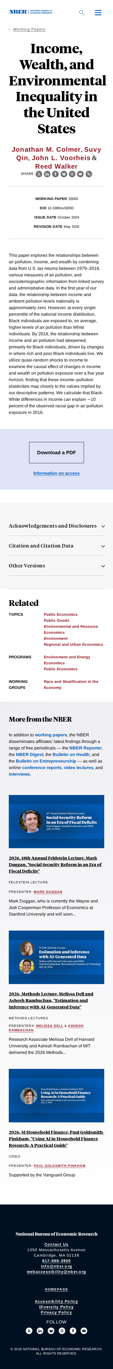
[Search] (82, 13)
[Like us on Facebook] (73, 1331)
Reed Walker (56, 166)
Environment (56, 638)
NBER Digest (29, 754)
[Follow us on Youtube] (84, 1331)
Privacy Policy (56, 1312)
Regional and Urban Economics (73, 644)
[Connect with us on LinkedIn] (40, 1331)
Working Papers (29, 29)
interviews (19, 774)
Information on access (56, 473)
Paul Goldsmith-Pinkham (60, 1166)
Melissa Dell (49, 1026)
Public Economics (61, 614)
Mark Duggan (48, 892)
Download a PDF (56, 452)
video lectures (78, 767)
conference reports (42, 767)
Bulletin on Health (71, 754)
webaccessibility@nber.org (56, 1271)
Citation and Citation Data (41, 545)
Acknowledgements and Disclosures (53, 525)
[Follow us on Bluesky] (51, 1331)
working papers (51, 735)
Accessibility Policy (56, 1301)
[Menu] (98, 13)
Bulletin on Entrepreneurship (46, 761)
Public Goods (56, 620)
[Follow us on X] (29, 1331)
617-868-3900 (56, 1261)
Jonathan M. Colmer (46, 149)
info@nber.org (56, 1266)
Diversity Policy (56, 1307)
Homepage (56, 1289)
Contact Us (56, 1244)
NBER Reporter (85, 748)
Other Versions (27, 565)
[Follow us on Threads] (62, 1331)
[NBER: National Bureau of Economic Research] (32, 12)
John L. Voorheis (61, 158)
